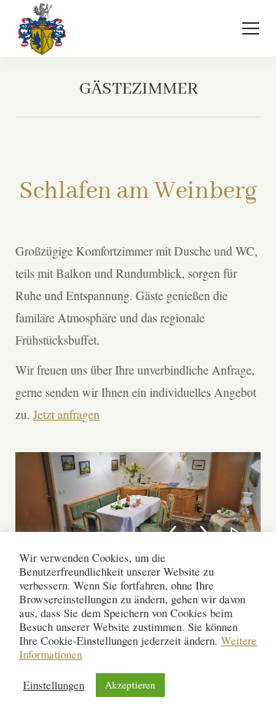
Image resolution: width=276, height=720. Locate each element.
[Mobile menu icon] (251, 28)
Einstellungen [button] (53, 685)
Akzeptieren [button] (130, 685)
